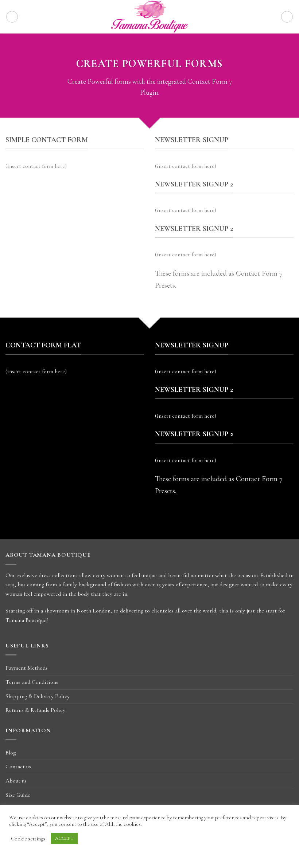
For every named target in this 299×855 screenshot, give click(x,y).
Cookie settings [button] (28, 838)
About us (16, 780)
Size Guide (17, 795)
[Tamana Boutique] (150, 17)
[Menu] (12, 17)
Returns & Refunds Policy (35, 710)
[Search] (287, 17)
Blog (10, 752)
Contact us (18, 766)
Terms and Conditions (31, 682)
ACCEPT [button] (64, 838)
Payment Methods (26, 667)
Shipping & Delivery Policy (37, 696)
